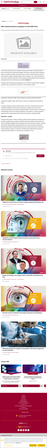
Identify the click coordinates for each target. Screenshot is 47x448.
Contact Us (23, 404)
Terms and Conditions (23, 403)
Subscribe (40, 155)
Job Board (23, 407)
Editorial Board (23, 401)
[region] (23, 442)
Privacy (23, 398)
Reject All (41, 445)
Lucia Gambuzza (20, 279)
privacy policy (25, 158)
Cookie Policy (18, 442)
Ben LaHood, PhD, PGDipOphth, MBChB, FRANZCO (14, 204)
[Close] (45, 438)
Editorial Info (23, 400)
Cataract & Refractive (5, 163)
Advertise (23, 397)
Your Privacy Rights (23, 409)
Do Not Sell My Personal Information (23, 406)
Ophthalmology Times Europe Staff (11, 241)
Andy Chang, (14, 279)
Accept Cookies (33, 445)
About (23, 395)
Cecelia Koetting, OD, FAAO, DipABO (11, 352)
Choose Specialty (22, 5)
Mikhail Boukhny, (7, 279)
